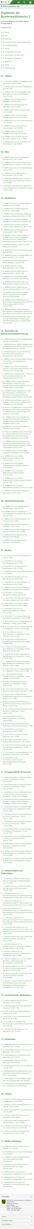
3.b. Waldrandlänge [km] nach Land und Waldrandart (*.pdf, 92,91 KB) (18, 1067)
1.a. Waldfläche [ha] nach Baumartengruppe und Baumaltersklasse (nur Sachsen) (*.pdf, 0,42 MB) (17, 163)
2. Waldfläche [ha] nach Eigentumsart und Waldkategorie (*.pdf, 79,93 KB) (15, 100)
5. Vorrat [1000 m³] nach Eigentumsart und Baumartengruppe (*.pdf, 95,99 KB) (15, 578)
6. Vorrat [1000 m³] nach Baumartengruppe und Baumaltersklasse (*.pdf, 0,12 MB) (16, 583)
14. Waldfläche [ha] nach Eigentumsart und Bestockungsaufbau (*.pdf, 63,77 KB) (15, 272)
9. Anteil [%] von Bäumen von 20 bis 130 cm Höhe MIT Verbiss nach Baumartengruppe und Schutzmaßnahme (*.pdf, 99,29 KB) (17, 961)
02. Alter (5, 35)
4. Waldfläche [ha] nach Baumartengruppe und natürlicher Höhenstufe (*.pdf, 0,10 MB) (16, 530)
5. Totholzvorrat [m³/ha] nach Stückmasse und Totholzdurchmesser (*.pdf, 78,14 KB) (16, 1132)
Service (4, 1216)
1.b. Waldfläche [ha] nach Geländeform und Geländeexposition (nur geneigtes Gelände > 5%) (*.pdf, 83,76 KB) (17, 513)
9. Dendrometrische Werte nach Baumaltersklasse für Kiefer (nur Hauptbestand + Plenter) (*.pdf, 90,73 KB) (17, 838)
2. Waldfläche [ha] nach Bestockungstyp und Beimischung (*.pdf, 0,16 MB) (15, 209)
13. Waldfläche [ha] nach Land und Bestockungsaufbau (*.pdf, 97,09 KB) (13, 267)
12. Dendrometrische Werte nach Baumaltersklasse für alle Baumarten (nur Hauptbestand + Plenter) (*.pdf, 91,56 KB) (17, 860)
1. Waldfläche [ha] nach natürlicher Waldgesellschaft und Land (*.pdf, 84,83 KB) (18, 340)
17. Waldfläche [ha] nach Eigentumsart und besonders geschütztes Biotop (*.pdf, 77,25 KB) (16, 288)
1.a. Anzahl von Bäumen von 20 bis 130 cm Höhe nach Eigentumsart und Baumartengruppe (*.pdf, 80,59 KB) (17, 888)
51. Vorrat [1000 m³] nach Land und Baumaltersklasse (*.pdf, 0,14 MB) (13, 730)
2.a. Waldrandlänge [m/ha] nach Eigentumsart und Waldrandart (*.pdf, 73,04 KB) (17, 1051)
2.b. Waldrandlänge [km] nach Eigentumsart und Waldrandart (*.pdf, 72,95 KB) (16, 1056)
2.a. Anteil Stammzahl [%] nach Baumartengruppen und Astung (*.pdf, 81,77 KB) (17, 1007)
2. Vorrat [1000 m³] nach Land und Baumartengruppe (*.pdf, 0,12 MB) (13, 562)
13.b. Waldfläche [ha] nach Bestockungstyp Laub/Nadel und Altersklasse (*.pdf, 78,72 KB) (16, 451)
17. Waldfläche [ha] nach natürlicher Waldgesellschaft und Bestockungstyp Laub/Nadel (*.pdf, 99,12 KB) (17, 480)
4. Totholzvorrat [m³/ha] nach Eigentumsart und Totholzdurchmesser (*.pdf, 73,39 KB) (16, 1121)
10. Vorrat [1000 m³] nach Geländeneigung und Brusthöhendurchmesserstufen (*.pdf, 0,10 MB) (16, 617)
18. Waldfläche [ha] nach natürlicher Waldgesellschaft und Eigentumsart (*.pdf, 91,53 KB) (18, 486)
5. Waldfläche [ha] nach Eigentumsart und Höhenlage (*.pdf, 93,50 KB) (15, 536)
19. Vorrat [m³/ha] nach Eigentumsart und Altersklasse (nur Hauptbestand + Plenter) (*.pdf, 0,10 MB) (15, 683)
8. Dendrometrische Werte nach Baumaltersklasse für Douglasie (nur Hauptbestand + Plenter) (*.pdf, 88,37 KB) (17, 831)
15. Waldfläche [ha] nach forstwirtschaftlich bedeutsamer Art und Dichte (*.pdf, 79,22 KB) (16, 277)
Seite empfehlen (6, 1224)
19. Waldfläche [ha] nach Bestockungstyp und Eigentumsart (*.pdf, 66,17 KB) (16, 492)
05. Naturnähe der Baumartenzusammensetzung (17, 42)
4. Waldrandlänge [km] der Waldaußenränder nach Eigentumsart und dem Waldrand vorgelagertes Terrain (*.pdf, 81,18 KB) (17, 1073)
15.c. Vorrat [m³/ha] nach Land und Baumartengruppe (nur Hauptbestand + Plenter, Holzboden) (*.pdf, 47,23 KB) (16, 634)
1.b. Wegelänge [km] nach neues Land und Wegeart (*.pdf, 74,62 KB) (18, 1153)
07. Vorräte (6, 48)
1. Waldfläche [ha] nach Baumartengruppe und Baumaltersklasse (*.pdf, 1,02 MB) (16, 158)
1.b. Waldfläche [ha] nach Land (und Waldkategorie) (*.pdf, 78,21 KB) (17, 87)
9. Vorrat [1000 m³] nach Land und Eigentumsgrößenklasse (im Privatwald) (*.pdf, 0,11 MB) (14, 610)
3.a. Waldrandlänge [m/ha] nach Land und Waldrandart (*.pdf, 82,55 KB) (15, 1061)
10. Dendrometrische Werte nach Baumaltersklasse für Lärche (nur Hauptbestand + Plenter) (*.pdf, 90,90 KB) (17, 846)
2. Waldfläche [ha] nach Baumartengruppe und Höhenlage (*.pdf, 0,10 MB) (16, 520)
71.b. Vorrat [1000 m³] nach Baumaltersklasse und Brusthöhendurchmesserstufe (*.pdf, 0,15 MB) (17, 753)
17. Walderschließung (9, 68)
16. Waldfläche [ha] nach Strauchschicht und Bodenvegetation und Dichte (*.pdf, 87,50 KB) (16, 283)
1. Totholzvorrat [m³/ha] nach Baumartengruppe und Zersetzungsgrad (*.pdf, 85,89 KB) (18, 1100)
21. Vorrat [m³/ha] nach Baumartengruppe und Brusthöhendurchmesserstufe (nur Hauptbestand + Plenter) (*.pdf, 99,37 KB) (17, 703)
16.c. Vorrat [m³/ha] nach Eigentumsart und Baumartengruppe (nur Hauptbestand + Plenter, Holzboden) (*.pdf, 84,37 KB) (16, 649)
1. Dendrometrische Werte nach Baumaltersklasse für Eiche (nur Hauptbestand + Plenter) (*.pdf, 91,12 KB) (17, 779)
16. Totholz (6, 64)
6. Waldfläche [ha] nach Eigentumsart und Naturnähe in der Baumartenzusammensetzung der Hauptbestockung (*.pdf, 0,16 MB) (18, 376)
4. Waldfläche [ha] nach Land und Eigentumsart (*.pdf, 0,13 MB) (16, 111)
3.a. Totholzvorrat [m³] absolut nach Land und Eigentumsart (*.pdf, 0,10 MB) (16, 1116)
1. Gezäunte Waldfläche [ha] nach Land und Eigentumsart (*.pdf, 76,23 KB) (15, 1001)
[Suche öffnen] (24, 2)
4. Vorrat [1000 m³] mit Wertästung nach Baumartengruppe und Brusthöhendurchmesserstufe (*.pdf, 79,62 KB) (18, 1024)
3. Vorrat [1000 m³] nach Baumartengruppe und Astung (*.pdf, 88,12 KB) (16, 1017)
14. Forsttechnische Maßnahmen (12, 58)
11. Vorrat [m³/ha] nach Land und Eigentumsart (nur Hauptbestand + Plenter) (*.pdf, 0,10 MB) (17, 622)
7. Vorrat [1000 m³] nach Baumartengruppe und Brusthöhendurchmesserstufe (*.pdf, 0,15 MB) (16, 588)
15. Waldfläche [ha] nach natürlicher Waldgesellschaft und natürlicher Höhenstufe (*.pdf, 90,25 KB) (15, 465)
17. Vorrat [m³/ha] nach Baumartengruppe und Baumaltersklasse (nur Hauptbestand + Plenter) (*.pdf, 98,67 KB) (16, 656)
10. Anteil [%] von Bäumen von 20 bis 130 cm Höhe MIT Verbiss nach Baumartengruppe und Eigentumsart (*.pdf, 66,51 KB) (17, 968)
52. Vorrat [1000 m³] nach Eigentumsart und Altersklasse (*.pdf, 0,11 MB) (15, 735)
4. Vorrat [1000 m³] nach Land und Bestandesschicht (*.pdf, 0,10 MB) (18, 572)
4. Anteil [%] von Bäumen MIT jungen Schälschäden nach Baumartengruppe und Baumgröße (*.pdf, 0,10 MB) (17, 939)
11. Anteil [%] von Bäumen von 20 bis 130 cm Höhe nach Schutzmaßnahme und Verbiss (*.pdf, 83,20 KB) (17, 975)
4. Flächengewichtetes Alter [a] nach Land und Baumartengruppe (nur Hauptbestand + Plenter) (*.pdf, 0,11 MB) (16, 180)
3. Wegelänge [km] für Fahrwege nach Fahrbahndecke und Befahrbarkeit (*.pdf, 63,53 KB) (17, 1173)
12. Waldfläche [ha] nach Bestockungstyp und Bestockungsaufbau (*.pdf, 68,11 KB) (16, 261)
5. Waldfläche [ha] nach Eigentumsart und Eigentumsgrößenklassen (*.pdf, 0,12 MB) (15, 116)
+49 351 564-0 (15, 1206)
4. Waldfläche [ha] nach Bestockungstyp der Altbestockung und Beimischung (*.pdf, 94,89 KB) (17, 220)
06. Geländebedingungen (10, 45)
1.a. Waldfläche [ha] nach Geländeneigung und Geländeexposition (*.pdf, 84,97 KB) (16, 507)
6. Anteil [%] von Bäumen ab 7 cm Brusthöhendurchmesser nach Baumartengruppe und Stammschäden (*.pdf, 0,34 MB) (17, 946)
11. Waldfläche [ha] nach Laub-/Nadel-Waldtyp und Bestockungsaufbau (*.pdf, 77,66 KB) (17, 256)
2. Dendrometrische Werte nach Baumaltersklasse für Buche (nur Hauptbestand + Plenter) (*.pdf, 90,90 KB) (17, 786)
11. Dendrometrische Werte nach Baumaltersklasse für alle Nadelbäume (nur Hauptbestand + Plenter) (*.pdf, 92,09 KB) (17, 853)
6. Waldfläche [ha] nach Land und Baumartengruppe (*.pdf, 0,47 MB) (18, 121)
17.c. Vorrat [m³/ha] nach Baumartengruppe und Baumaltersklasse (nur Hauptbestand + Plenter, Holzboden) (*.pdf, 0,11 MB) (16, 663)
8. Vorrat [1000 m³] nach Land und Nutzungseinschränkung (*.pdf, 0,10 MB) (14, 594)
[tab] (17, 1197)
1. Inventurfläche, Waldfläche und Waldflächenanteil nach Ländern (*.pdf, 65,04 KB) (17, 82)
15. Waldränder (7, 61)
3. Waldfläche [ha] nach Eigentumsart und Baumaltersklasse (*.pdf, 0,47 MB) (15, 174)
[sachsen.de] (5, 2)
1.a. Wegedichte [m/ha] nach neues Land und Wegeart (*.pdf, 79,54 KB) (16, 1147)
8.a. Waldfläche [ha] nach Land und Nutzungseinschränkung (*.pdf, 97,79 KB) (14, 132)
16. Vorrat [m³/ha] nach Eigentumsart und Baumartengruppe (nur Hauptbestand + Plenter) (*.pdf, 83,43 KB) (16, 641)
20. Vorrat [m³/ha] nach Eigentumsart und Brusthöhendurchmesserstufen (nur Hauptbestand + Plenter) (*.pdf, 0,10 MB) (18, 696)
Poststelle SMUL (15, 1210)
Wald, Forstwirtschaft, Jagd (11, 6)
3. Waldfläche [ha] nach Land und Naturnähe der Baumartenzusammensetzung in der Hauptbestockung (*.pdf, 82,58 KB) (17, 354)
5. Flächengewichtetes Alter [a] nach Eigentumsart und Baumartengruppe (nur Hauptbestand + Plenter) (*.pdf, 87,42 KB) (18, 188)
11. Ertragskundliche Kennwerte (12, 52)
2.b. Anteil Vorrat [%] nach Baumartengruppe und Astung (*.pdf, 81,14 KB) (17, 1012)
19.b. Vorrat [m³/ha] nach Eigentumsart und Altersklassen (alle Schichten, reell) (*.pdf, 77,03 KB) (18, 690)
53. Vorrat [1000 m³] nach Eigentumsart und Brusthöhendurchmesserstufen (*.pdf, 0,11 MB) (16, 740)
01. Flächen (6, 32)
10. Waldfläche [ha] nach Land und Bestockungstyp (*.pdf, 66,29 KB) (17, 251)
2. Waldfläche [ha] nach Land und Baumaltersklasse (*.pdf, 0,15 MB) (17, 169)
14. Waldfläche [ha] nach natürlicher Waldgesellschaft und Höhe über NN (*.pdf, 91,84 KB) (13, 458)
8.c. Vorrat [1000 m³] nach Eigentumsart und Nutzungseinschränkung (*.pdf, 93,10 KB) (15, 604)
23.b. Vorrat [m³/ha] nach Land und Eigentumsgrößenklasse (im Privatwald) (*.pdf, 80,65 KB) (14, 718)
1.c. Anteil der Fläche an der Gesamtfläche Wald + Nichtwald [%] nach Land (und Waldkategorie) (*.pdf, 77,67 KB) (17, 94)
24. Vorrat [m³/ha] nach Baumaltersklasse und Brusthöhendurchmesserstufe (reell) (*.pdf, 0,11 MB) (18, 725)
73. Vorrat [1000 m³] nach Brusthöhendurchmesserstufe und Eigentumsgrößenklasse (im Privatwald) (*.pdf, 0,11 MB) (14, 761)
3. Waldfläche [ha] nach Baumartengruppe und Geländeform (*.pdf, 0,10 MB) (16, 525)
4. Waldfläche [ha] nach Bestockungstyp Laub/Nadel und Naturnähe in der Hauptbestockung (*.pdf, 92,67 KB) (18, 361)
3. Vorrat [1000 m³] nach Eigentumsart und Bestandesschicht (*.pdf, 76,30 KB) (15, 567)
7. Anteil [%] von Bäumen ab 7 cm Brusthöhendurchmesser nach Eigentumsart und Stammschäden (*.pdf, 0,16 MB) (17, 953)
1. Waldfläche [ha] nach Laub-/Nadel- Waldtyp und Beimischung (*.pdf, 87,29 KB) (17, 204)
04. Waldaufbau (7, 39)
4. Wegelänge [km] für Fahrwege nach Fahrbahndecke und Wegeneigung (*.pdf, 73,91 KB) (18, 1178)
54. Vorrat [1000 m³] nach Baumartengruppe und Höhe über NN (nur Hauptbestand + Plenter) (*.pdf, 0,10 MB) (17, 747)
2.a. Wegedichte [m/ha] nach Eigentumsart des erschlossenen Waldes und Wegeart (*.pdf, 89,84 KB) (16, 1159)
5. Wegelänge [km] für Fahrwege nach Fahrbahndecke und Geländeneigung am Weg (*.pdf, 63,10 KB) (16, 1184)
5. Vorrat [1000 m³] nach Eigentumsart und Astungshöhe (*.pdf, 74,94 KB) (15, 1030)
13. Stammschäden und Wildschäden (13, 55)
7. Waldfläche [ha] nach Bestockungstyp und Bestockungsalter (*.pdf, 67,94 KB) (15, 231)
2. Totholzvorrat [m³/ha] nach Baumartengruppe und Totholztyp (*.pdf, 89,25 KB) (18, 1105)
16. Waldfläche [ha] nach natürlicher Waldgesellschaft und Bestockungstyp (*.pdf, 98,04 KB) (13, 473)
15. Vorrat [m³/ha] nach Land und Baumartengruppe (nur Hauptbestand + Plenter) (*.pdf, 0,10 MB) (18, 627)
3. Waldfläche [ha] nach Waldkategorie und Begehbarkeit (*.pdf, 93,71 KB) (15, 105)
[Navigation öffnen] (18, 2)
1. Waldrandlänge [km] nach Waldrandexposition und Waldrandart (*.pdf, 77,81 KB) (18, 1045)
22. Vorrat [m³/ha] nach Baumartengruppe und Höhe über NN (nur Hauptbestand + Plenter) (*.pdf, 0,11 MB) (18, 711)
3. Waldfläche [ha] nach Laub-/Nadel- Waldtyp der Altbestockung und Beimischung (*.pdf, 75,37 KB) (17, 215)
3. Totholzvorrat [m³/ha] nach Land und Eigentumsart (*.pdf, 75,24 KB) (18, 1111)
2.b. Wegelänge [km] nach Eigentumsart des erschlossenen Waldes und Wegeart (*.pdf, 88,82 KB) (15, 1166)
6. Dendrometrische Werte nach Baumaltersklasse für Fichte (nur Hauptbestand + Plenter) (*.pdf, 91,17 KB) (17, 816)
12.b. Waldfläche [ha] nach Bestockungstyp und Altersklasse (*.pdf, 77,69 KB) (16, 427)
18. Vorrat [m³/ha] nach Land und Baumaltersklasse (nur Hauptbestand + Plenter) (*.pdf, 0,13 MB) (17, 670)
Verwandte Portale (7, 1220)
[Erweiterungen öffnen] (30, 2)
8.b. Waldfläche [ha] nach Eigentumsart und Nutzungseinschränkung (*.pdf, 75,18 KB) (15, 137)
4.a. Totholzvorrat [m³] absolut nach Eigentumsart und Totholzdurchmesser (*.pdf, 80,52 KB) (17, 1127)
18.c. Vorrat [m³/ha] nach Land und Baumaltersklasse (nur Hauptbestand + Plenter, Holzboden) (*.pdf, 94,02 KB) (16, 676)
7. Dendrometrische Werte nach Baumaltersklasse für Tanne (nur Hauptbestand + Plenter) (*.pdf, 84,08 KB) (17, 823)
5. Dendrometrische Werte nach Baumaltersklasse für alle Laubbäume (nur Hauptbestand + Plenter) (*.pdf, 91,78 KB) (17, 809)
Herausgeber (5, 1196)
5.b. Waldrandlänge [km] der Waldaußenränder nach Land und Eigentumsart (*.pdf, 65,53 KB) (18, 1085)
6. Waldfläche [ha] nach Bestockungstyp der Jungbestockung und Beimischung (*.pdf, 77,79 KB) (17, 225)
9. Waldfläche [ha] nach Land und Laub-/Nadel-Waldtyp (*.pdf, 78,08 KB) (16, 245)
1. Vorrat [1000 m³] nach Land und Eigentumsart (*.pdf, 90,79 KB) (16, 556)
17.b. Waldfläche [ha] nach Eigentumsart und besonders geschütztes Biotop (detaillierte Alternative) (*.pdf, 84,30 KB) (15, 294)
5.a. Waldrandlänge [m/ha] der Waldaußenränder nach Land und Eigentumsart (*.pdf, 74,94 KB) (17, 1079)
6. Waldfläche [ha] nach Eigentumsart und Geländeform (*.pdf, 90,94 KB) (15, 541)
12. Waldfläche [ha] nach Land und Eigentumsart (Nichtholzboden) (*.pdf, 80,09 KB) (17, 143)
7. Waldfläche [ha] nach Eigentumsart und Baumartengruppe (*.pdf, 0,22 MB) (15, 127)
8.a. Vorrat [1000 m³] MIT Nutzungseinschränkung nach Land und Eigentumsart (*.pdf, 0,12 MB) (17, 599)
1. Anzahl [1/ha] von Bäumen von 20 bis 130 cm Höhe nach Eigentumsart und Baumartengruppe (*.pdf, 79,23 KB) (16, 881)
